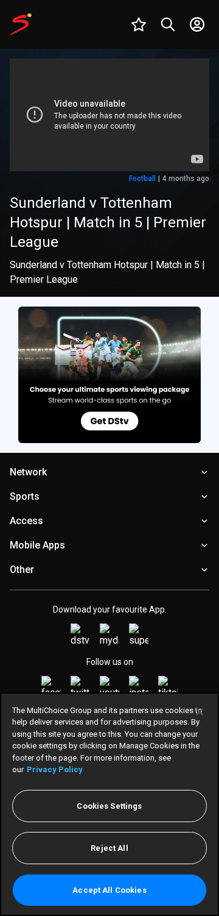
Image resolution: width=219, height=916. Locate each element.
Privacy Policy (55, 769)
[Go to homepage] (21, 24)
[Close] (199, 711)
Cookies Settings (109, 806)
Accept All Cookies (109, 890)
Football (142, 178)
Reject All (109, 848)
